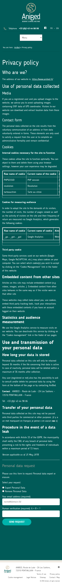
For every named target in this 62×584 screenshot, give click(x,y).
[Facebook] (45, 28)
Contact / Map (55, 577)
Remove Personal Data (15, 491)
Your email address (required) (16, 496)
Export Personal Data (14, 487)
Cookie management (15, 577)
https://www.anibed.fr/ (42, 79)
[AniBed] (31, 12)
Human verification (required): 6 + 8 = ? (21, 508)
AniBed (17, 47)
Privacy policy (55, 574)
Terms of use (41, 574)
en (57, 28)
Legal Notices (31, 577)
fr (51, 28)
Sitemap (43, 577)
